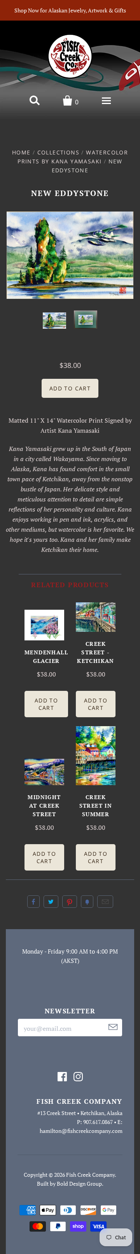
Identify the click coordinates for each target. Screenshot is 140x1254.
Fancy (87, 901)
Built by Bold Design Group (69, 1183)
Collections (58, 152)
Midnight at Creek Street (44, 805)
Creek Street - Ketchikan (95, 652)
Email (105, 901)
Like (33, 901)
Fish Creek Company (90, 1174)
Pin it (69, 901)
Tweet (51, 901)
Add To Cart (46, 704)
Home (21, 152)
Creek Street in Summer (95, 805)
